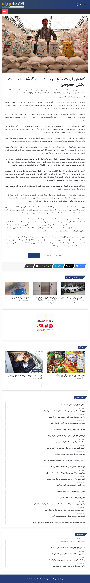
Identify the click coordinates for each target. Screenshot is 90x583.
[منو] (85, 5)
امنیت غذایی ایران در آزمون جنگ (70, 375)
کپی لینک (34, 255)
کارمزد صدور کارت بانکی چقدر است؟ (17, 297)
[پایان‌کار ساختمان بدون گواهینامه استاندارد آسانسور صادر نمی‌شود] (45, 288)
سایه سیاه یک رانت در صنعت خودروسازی (25, 375)
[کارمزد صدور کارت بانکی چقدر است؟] (17, 288)
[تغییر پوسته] (77, 5)
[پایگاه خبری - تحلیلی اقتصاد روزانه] (13, 5)
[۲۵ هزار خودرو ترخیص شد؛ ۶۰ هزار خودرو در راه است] (73, 288)
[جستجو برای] (81, 5)
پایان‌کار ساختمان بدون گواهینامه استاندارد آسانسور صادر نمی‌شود (46, 298)
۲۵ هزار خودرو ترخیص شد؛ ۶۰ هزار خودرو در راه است (25, 11)
